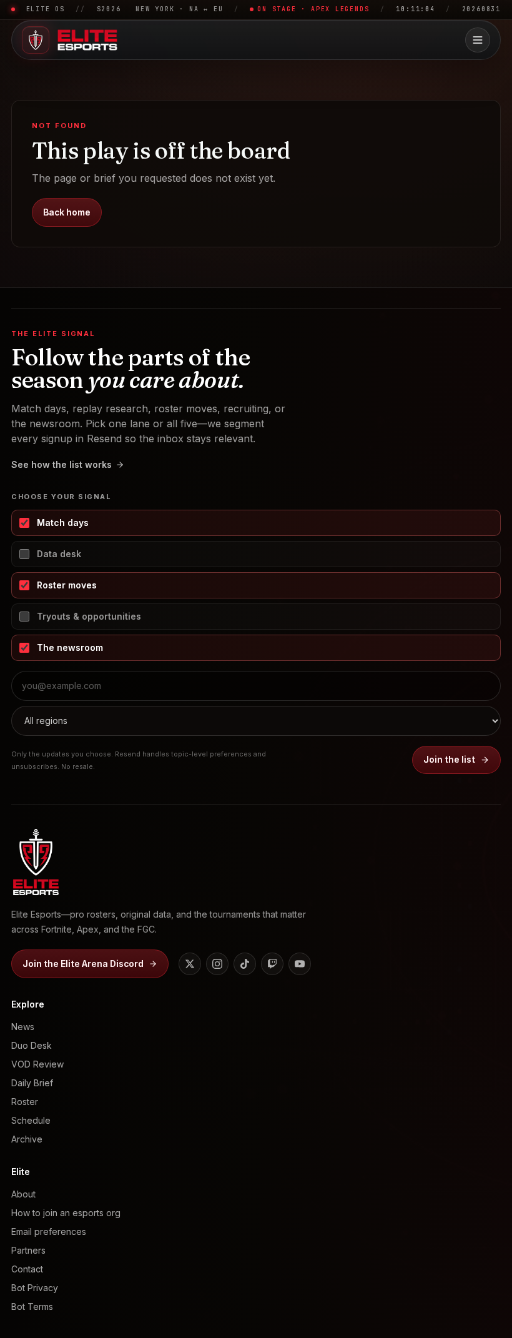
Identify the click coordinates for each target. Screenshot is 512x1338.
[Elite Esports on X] (190, 964)
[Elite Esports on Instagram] (217, 964)
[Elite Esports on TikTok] (245, 964)
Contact (27, 1269)
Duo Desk (31, 1045)
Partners (28, 1250)
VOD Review (37, 1064)
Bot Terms (32, 1306)
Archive (26, 1139)
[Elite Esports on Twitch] (272, 964)
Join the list (449, 760)
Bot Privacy (34, 1287)
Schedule (31, 1120)
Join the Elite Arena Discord (83, 964)
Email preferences (48, 1231)
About (23, 1194)
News (22, 1026)
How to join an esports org (66, 1212)
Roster (24, 1101)
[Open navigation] (477, 39)
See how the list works (61, 464)
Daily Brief (32, 1083)
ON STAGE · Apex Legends (313, 9)
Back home (67, 212)
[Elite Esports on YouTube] (299, 964)
